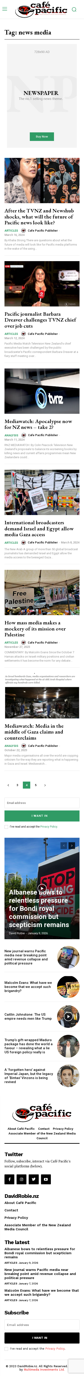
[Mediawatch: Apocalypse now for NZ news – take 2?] (42, 391)
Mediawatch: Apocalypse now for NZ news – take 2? (38, 424)
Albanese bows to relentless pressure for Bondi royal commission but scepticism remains (39, 908)
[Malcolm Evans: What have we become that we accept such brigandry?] (68, 987)
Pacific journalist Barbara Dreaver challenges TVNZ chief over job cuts (40, 319)
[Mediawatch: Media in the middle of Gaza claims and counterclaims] (42, 695)
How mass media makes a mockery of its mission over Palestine (35, 628)
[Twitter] (34, 1179)
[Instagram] (21, 1179)
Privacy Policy (48, 826)
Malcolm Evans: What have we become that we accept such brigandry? (28, 987)
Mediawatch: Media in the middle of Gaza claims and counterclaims (34, 731)
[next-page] (45, 785)
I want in (40, 815)
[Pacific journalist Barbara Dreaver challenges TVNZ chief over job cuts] (42, 283)
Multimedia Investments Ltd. (44, 1369)
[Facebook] (9, 1179)
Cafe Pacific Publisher (43, 230)
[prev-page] (8, 785)
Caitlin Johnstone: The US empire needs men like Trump (28, 1016)
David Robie (17, 933)
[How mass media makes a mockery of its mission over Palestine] (42, 592)
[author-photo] (24, 230)
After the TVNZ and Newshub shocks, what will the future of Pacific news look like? (39, 216)
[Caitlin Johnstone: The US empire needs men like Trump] (68, 1016)
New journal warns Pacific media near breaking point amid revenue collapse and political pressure (26, 957)
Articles (11, 230)
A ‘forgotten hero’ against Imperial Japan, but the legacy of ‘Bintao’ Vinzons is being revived (28, 1076)
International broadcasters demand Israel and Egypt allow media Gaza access (39, 528)
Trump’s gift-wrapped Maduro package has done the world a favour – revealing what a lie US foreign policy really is (28, 1046)
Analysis (11, 435)
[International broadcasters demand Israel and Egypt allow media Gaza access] (42, 492)
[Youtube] (46, 1179)
